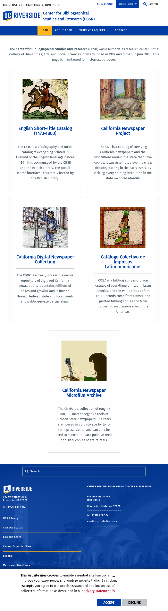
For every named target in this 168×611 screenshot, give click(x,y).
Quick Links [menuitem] (126, 4)
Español (8, 555)
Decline (134, 602)
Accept (108, 602)
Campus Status (13, 527)
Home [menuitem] (44, 30)
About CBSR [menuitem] (63, 30)
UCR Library (10, 518)
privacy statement (97, 591)
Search (153, 4)
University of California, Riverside (31, 5)
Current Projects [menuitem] (92, 30)
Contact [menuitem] (121, 30)
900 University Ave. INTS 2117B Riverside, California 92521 (104, 501)
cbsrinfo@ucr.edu (106, 521)
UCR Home (105, 4)
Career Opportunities (17, 546)
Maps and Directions (16, 565)
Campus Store (12, 537)
